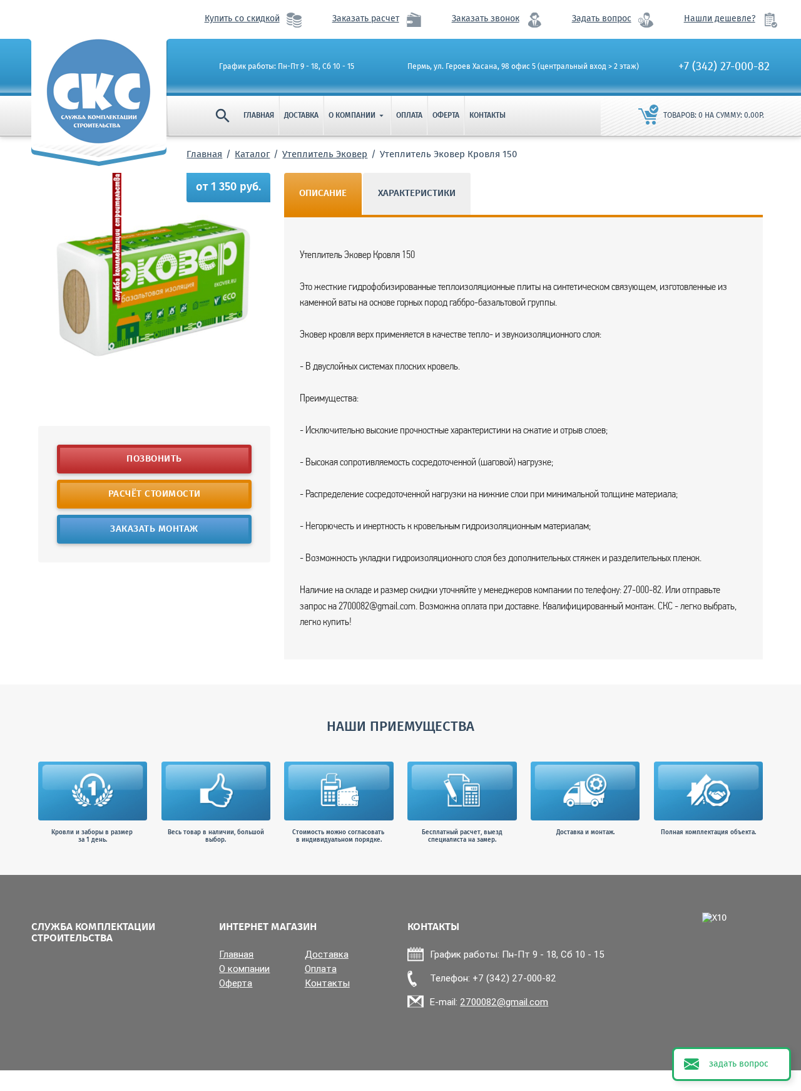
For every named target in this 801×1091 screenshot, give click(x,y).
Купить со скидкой (242, 19)
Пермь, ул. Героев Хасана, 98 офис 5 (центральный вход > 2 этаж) (523, 67)
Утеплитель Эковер (324, 154)
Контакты (487, 116)
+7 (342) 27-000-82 (724, 67)
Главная (258, 116)
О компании (357, 116)
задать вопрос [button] (738, 1064)
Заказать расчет (365, 19)
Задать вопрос (601, 19)
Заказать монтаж (154, 529)
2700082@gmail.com (504, 1002)
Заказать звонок (485, 19)
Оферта (445, 116)
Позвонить (154, 459)
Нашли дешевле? (719, 19)
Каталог (252, 154)
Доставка (301, 116)
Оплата (409, 116)
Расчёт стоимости (154, 494)
